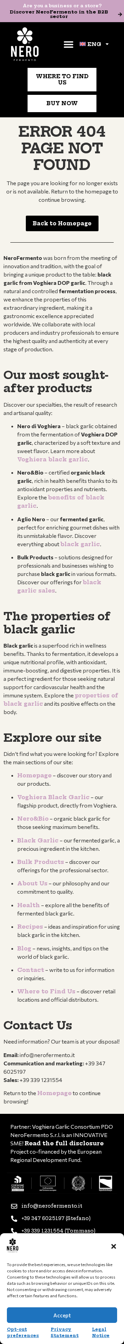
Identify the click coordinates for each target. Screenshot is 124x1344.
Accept (62, 1315)
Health (28, 905)
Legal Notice (101, 1332)
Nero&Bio (33, 818)
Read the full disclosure (64, 1143)
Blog (24, 948)
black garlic (80, 544)
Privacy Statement (65, 1332)
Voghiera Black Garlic (53, 797)
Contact (30, 969)
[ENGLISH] (94, 44)
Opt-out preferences (23, 1332)
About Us (32, 883)
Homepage (34, 775)
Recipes (30, 926)
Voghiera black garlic (52, 459)
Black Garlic (38, 840)
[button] (113, 1246)
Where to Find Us (46, 991)
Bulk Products (40, 861)
